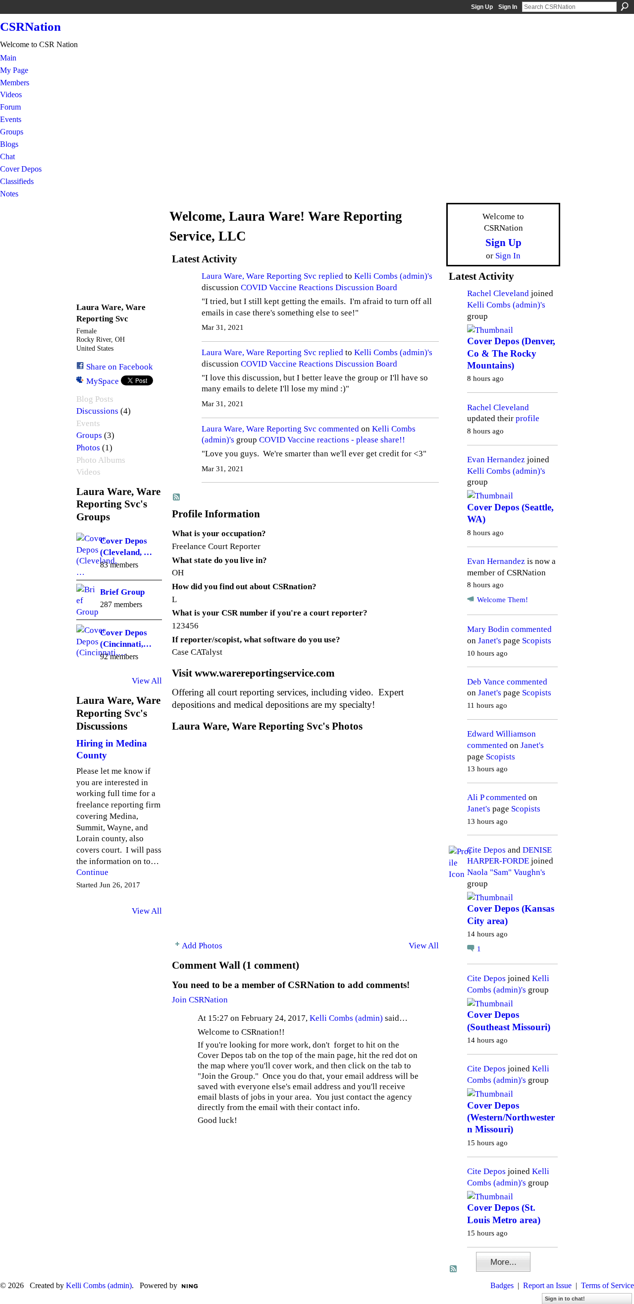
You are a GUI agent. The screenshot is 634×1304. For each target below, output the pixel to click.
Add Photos (202, 945)
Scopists (536, 640)
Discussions (97, 411)
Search (625, 6)
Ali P (475, 797)
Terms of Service (607, 1285)
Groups (89, 435)
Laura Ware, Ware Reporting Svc (259, 276)
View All (147, 680)
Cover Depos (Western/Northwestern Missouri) (511, 1117)
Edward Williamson (501, 734)
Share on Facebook (119, 367)
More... (503, 1262)
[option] (305, 835)
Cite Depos (486, 850)
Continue (92, 872)
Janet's (489, 640)
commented (338, 429)
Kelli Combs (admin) (346, 1018)
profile (527, 418)
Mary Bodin (488, 629)
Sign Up (482, 6)
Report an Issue (547, 1285)
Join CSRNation (200, 999)
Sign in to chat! (565, 1299)
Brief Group (122, 592)
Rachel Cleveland (498, 293)
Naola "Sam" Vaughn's (506, 872)
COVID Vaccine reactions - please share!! (332, 439)
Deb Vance (486, 681)
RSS (176, 497)
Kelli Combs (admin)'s (393, 276)
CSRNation (30, 26)
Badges (502, 1285)
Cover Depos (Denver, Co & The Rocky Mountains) (511, 353)
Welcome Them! (502, 600)
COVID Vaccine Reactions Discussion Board (319, 287)
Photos (88, 447)
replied (330, 276)
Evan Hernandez (496, 459)
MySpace (102, 381)
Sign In (507, 6)
